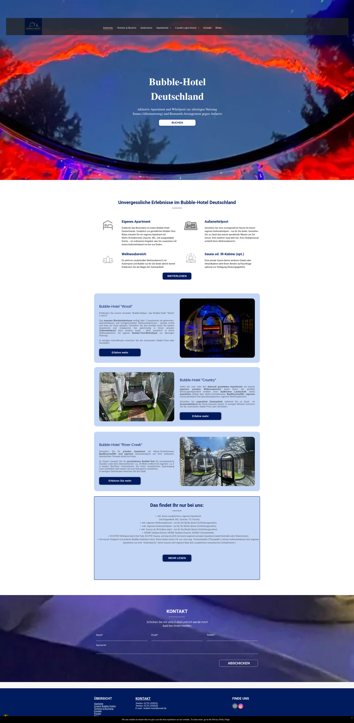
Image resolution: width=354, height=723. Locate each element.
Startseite (98, 704)
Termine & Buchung (103, 709)
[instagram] (240, 706)
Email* (154, 635)
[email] (235, 706)
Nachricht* (101, 645)
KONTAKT (143, 698)
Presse (97, 713)
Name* (99, 635)
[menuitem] (108, 28)
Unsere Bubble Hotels (105, 706)
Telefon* (211, 635)
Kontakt (97, 711)
